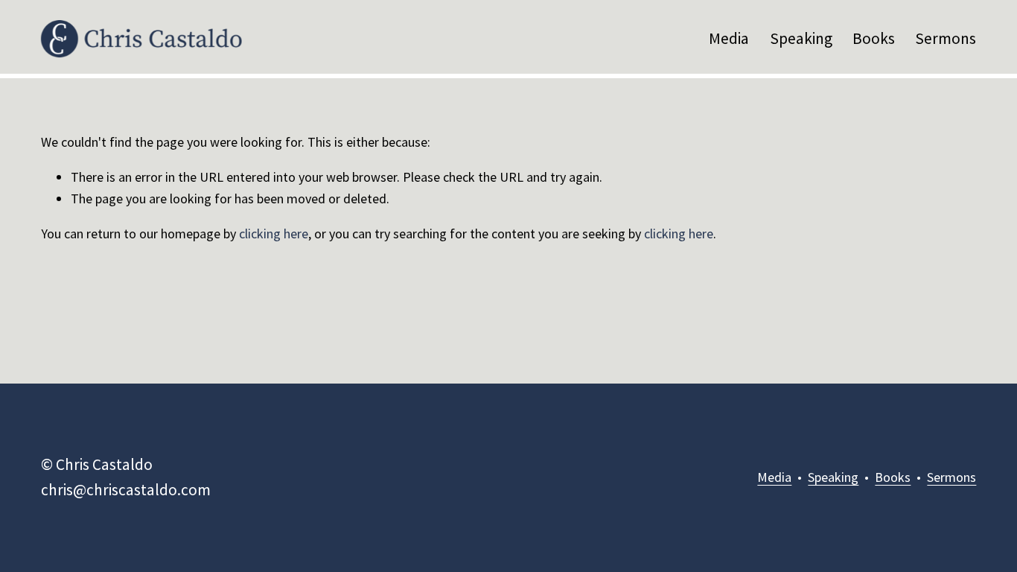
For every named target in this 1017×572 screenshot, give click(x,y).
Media (729, 38)
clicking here (273, 233)
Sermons (945, 38)
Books (873, 38)
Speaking (801, 38)
